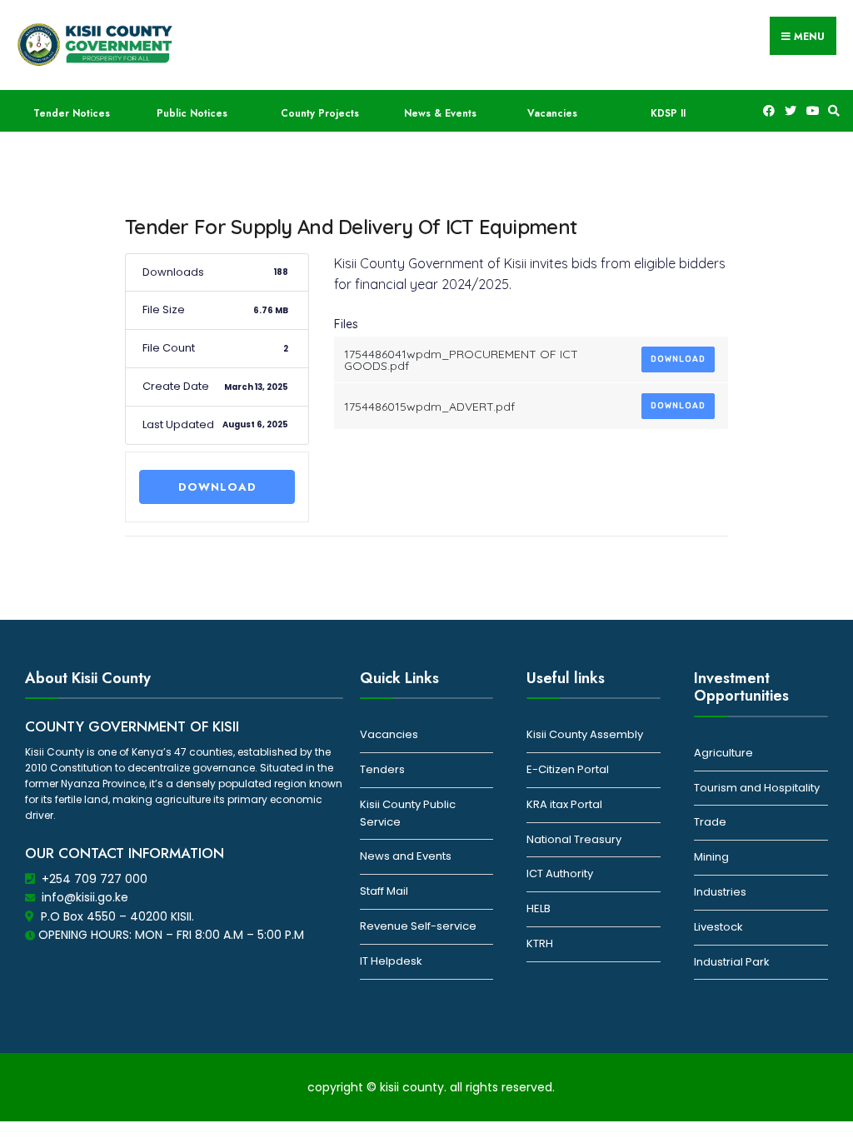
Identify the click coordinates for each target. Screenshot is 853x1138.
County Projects (320, 113)
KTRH (539, 943)
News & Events (440, 113)
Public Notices (192, 113)
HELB (538, 908)
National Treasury (573, 839)
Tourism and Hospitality (757, 788)
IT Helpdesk (391, 961)
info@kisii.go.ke (85, 897)
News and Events (405, 856)
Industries (720, 892)
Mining (711, 857)
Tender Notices (71, 113)
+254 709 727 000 (94, 879)
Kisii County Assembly (584, 734)
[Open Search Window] (831, 111)
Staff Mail (384, 891)
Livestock (718, 927)
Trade (710, 822)
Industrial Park (732, 962)
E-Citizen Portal (567, 769)
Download (217, 487)
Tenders (382, 769)
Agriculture (723, 753)
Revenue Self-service (418, 926)
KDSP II (668, 113)
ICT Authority (559, 873)
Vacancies (552, 113)
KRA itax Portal (564, 804)
